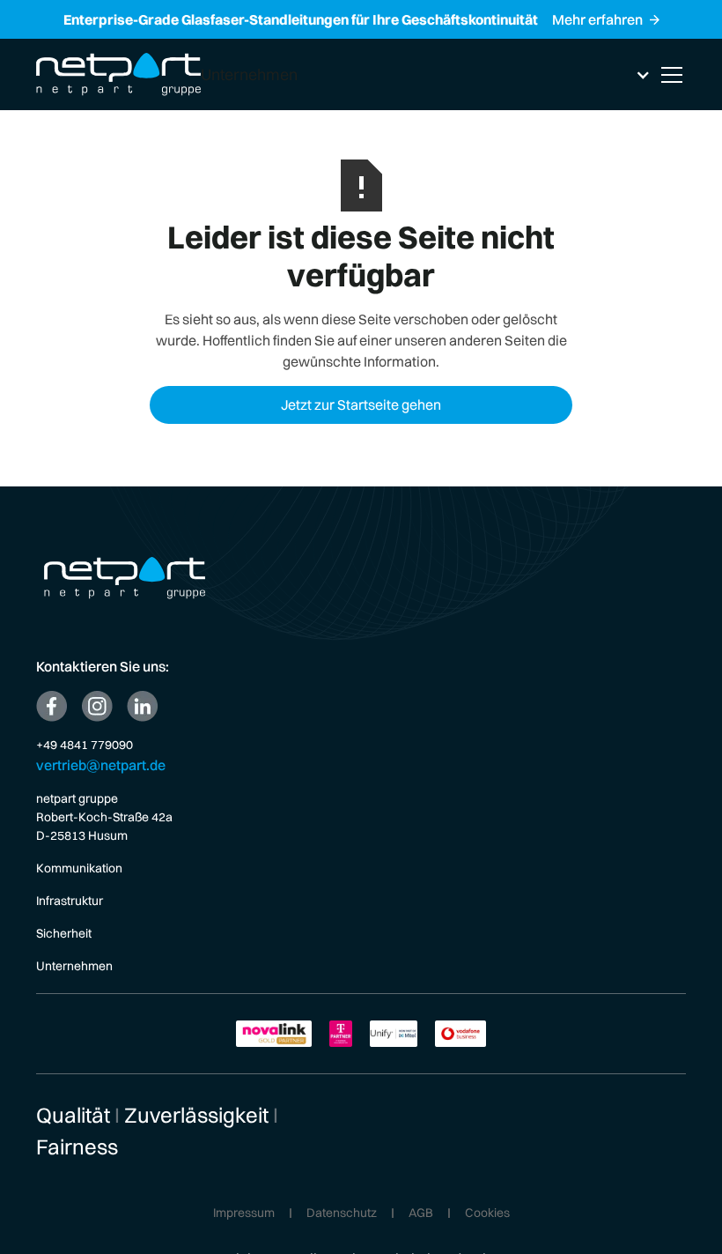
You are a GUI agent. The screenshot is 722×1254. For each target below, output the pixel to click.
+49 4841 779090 (84, 745)
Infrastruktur (69, 901)
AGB (421, 1213)
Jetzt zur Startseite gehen (361, 404)
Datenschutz (341, 1213)
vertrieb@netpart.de (101, 765)
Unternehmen (74, 966)
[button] (426, 74)
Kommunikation (79, 868)
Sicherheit (64, 933)
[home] (118, 74)
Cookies (487, 1213)
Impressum (244, 1213)
